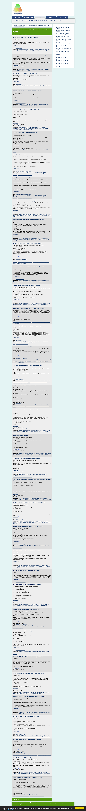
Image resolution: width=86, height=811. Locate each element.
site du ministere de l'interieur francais (26, 172)
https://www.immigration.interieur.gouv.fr (23, 171)
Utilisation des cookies (45, 802)
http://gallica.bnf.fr (19, 301)
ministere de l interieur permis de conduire (27, 341)
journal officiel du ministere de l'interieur (33, 215)
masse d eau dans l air (19, 499)
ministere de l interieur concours (63, 60)
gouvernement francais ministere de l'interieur (29, 128)
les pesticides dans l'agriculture (25, 129)
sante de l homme (23, 754)
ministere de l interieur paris (62, 63)
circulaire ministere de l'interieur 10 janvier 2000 (26, 566)
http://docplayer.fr (19, 340)
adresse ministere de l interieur (63, 51)
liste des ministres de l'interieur (19, 431)
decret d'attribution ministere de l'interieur (27, 238)
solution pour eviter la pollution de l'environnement (39, 774)
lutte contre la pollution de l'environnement (30, 773)
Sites (26, 20)
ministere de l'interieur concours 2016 (38, 322)
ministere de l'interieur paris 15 (24, 626)
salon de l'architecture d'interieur (25, 692)
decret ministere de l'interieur (25, 149)
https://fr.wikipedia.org (20, 125)
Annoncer (52, 20)
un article (46, 20)
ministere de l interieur (61, 45)
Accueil (15, 20)
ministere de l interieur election (40, 404)
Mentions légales (20, 802)
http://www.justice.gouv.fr (20, 103)
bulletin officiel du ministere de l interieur (40, 49)
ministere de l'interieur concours (32, 454)
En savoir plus (10, 809)
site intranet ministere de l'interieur (24, 69)
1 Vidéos (20, 34)
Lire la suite (15, 45)
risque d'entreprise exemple (22, 652)
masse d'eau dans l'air (42, 498)
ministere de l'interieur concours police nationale (41, 262)
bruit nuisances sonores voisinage (39, 773)
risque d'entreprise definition (35, 652)
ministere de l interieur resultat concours (41, 320)
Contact (59, 20)
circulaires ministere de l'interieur (19, 263)
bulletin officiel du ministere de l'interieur (26, 49)
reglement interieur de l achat (44, 712)
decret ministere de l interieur (37, 149)
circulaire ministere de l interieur (63, 34)
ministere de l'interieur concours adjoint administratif (22, 322)
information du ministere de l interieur (28, 104)
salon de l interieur (44, 692)
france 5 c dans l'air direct (31, 499)
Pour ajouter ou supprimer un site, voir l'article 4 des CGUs (25, 804)
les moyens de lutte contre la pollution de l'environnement (32, 772)
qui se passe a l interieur (25, 522)
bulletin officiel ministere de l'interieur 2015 (24, 361)
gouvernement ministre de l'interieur (20, 304)
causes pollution (28, 17)
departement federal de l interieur (27, 713)
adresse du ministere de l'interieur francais (21, 383)
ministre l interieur (45, 737)
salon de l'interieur (36, 692)
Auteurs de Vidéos (32, 20)
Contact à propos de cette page (58, 802)
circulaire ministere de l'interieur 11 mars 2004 (27, 521)
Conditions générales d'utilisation (31, 802)
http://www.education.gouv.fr (21, 236)
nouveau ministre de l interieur (22, 344)
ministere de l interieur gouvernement (61, 58)
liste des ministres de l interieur (32, 431)
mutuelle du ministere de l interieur (42, 238)
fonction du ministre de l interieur (25, 262)
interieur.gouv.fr (19, 48)
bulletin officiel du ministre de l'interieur (25, 214)
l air (40, 17)
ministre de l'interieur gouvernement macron (26, 380)
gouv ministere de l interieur (38, 70)
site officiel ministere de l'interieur (40, 713)
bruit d (51, 17)
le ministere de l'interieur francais (29, 105)
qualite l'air (62, 17)
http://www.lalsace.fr (20, 379)
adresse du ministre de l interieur (63, 37)
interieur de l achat (38, 86)
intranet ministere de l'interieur (27, 70)
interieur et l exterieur (41, 604)
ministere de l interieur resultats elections (42, 380)
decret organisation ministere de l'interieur (21, 239)
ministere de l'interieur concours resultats (26, 320)
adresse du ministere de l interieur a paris (64, 49)
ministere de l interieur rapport (63, 43)
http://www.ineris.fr (19, 670)
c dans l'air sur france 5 (45, 499)
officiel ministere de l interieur (31, 50)
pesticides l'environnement (17, 18)
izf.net (17, 496)
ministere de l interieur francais (63, 62)
